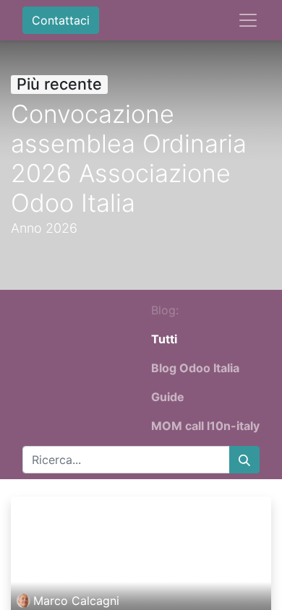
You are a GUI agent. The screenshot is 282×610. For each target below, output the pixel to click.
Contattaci (61, 20)
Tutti (164, 339)
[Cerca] (244, 459)
